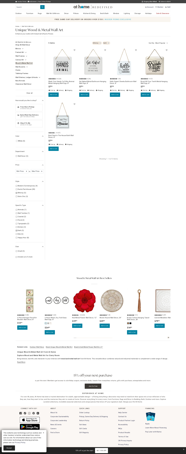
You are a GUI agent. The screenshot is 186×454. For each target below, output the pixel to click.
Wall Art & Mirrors (27, 26)
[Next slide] (168, 337)
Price (17, 165)
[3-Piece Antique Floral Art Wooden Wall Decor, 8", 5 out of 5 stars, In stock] (29, 300)
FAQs (120, 428)
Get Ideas (82, 424)
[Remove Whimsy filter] (100, 43)
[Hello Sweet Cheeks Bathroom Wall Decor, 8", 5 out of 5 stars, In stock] (124, 62)
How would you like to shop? (26, 100)
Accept (9, 448)
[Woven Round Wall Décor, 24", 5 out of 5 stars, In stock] (112, 300)
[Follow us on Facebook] (21, 413)
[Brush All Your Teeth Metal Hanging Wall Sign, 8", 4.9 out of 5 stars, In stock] (155, 62)
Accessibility (123, 424)
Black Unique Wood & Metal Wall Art (59, 347)
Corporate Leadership (58, 420)
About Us (53, 412)
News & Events (56, 424)
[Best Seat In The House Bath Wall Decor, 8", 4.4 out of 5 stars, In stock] (62, 116)
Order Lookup (84, 412)
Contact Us (122, 416)
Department (20, 151)
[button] (93, 6)
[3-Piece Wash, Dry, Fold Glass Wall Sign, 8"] (46, 323)
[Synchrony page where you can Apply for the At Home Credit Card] (150, 416)
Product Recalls (124, 432)
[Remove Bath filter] (108, 43)
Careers (53, 428)
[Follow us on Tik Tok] (25, 413)
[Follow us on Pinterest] (33, 413)
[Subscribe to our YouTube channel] (38, 413)
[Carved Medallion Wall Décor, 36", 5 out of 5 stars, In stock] (166, 300)
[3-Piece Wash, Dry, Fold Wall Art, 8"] (50, 323)
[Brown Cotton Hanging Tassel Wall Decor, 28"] (128, 323)
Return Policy (84, 420)
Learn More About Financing (156, 428)
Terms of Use (123, 436)
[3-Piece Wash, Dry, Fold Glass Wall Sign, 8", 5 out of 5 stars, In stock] (57, 300)
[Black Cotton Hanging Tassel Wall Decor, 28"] (130, 323)
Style (17, 181)
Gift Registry (84, 432)
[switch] (74, 50)
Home (17, 26)
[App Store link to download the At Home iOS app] (30, 420)
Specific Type (21, 205)
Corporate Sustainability (59, 416)
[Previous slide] (165, 337)
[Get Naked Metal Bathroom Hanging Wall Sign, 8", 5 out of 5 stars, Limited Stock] (93, 62)
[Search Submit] (42, 7)
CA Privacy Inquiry (125, 440)
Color (17, 136)
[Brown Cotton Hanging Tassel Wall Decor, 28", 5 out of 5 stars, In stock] (139, 300)
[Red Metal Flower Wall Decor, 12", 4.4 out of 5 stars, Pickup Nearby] (84, 300)
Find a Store (55, 432)
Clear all (29, 93)
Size (17, 246)
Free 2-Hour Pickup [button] (44, 1)
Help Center (122, 412)
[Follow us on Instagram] (29, 413)
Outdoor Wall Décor (37, 347)
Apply (147, 424)
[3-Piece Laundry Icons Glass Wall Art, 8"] (48, 323)
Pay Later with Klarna (153, 432)
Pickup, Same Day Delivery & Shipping (93, 416)
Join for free (93, 386)
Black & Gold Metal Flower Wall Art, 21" (88, 347)
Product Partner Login (126, 420)
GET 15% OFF (101, 450)
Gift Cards (83, 428)
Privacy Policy (123, 444)
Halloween (33, 1)
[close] (43, 433)
